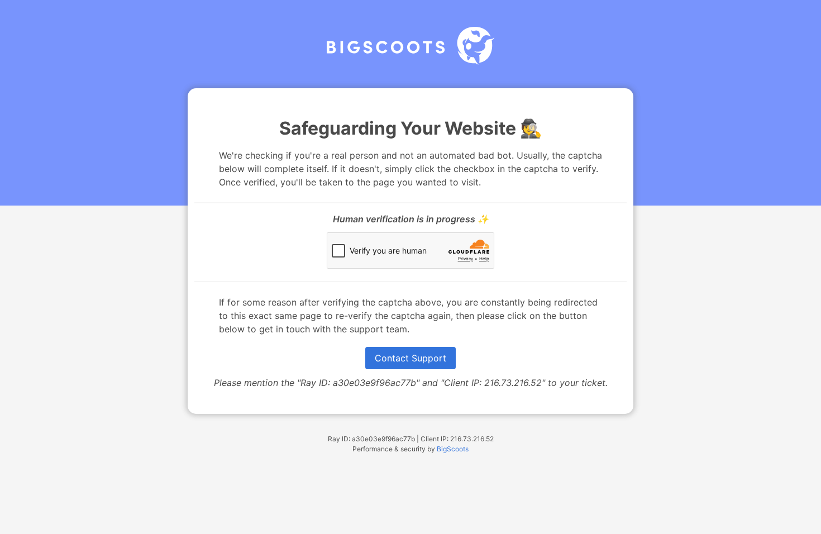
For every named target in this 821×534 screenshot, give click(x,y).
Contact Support (410, 358)
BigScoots (453, 449)
